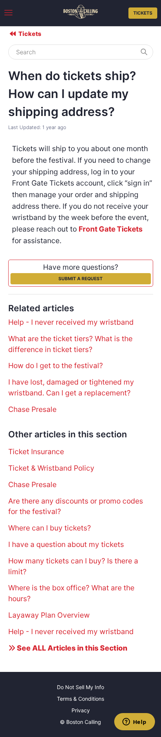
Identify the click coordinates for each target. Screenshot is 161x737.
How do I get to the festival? (55, 365)
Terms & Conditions (80, 698)
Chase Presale (32, 409)
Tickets (142, 13)
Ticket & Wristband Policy (51, 468)
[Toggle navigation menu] (8, 13)
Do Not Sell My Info (80, 687)
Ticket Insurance (36, 451)
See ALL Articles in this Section (71, 647)
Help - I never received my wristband (71, 322)
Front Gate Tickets (111, 228)
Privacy (81, 710)
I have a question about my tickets (66, 544)
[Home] (80, 16)
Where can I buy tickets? (49, 527)
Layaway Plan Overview (49, 615)
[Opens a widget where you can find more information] (134, 722)
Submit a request (80, 278)
